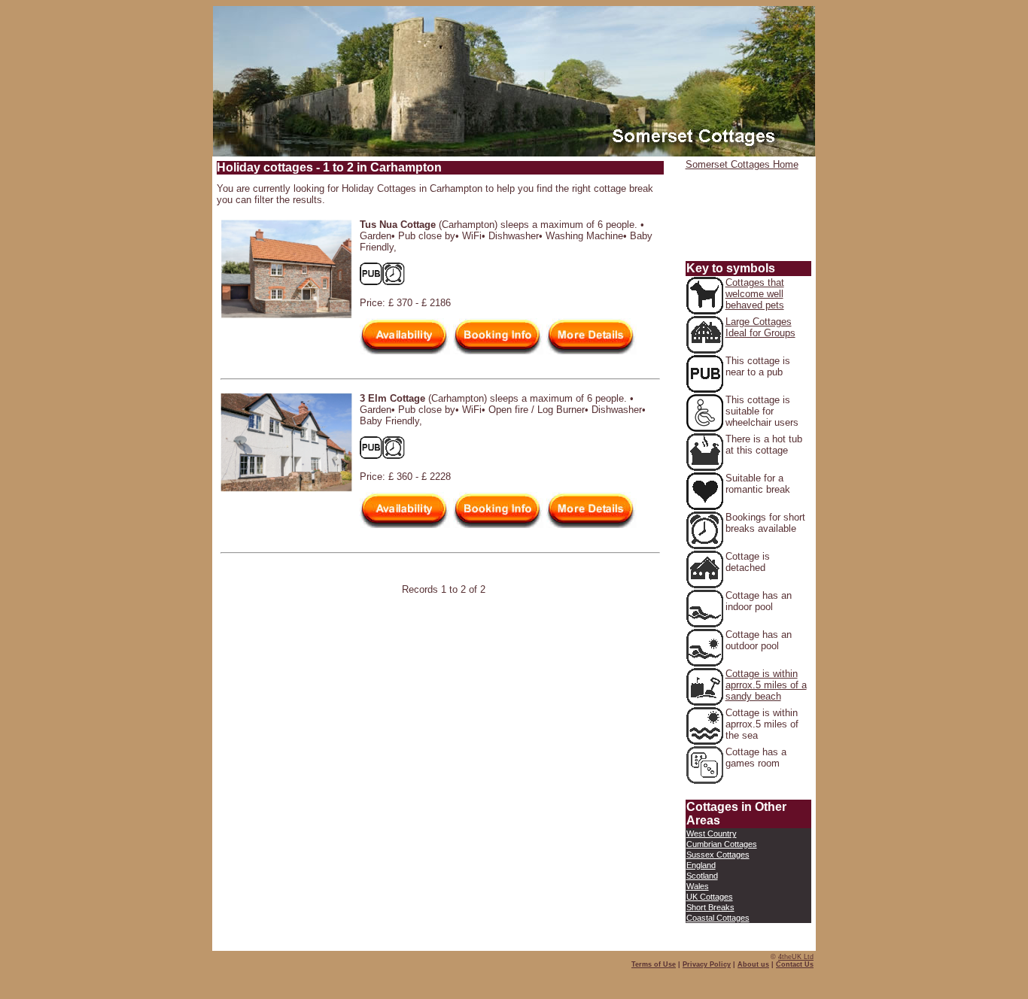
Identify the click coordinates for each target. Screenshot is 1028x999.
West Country (711, 833)
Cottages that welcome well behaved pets (754, 294)
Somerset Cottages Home (742, 164)
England (701, 865)
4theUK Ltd (796, 957)
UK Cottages (709, 896)
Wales (697, 886)
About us (753, 964)
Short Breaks (710, 907)
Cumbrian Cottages (721, 844)
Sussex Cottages (718, 854)
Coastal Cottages (718, 917)
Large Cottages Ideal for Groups (760, 327)
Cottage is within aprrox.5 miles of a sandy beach (766, 685)
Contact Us (795, 964)
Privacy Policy (707, 964)
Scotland (702, 875)
